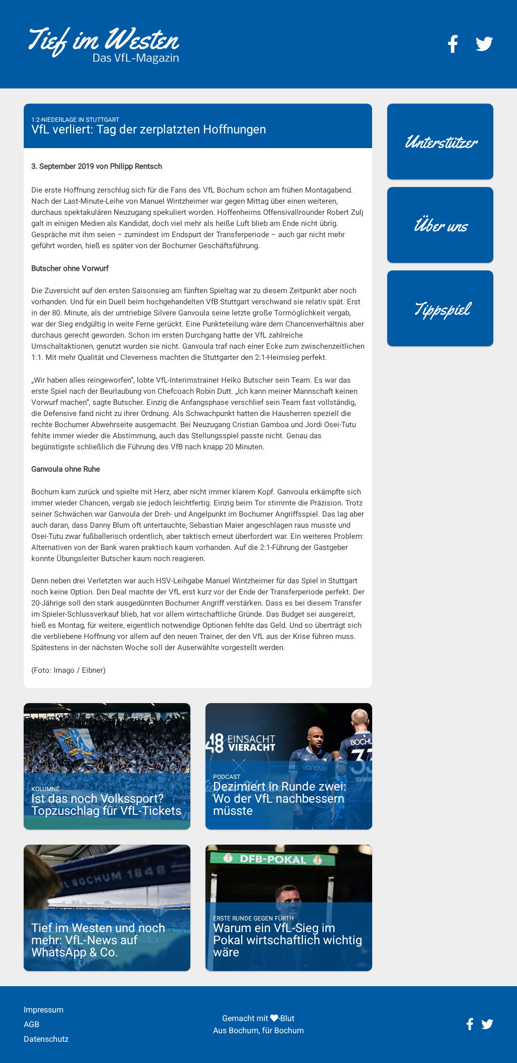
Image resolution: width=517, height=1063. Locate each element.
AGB (31, 1024)
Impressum (44, 1009)
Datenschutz (46, 1039)
